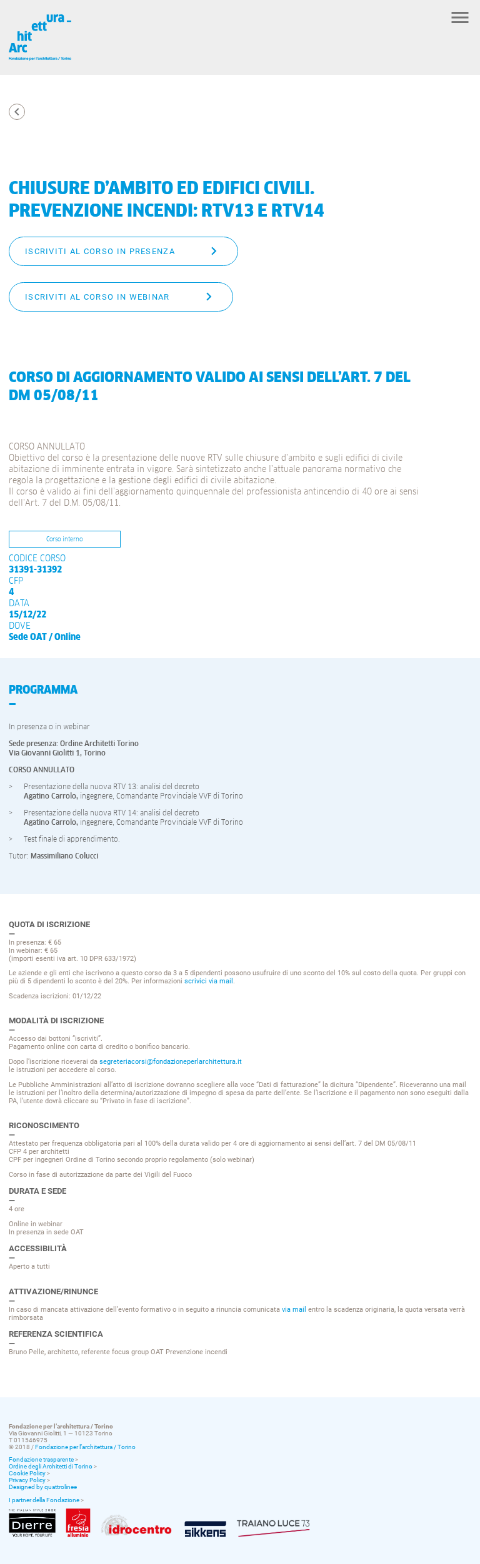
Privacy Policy (27, 1480)
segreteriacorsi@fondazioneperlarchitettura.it (170, 1062)
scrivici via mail (208, 981)
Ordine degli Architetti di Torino (50, 1466)
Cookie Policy (27, 1473)
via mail (294, 1310)
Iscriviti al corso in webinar (97, 297)
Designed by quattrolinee (43, 1486)
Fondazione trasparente (41, 1459)
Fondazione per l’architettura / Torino (85, 1447)
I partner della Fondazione (44, 1500)
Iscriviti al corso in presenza (100, 251)
